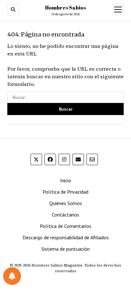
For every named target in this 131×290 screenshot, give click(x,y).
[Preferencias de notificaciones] (12, 276)
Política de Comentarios (65, 226)
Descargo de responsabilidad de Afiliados (66, 237)
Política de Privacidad (65, 192)
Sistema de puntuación (65, 249)
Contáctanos (65, 214)
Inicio (65, 180)
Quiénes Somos (65, 203)
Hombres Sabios (65, 7)
